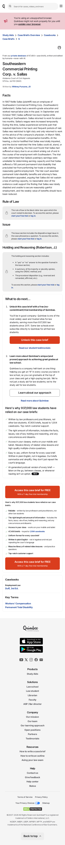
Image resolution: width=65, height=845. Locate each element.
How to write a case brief (32, 751)
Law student (32, 691)
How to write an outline (32, 755)
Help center (32, 781)
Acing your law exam (32, 760)
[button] (35, 340)
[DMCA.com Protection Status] (32, 809)
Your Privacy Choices (24, 803)
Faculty (32, 699)
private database (18, 55)
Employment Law (13, 585)
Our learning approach (32, 725)
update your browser (29, 24)
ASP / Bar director (32, 704)
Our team (32, 721)
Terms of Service (24, 797)
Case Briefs (9, 39)
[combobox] (32, 6)
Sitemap (46, 803)
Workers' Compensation (18, 603)
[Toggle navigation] (61, 6)
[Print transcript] (59, 47)
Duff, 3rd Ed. (11, 588)
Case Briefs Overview (29, 35)
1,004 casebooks (37, 531)
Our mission (32, 716)
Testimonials (32, 738)
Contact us (32, 773)
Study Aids (8, 35)
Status (32, 786)
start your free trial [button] (19, 216)
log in (33, 216)
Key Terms (11, 597)
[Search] (10, 6)
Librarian (32, 695)
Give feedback (32, 777)
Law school (32, 686)
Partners (32, 734)
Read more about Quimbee (35, 400)
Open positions (32, 730)
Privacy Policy (41, 797)
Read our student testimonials (34, 348)
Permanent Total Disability (19, 607)
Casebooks (50, 35)
